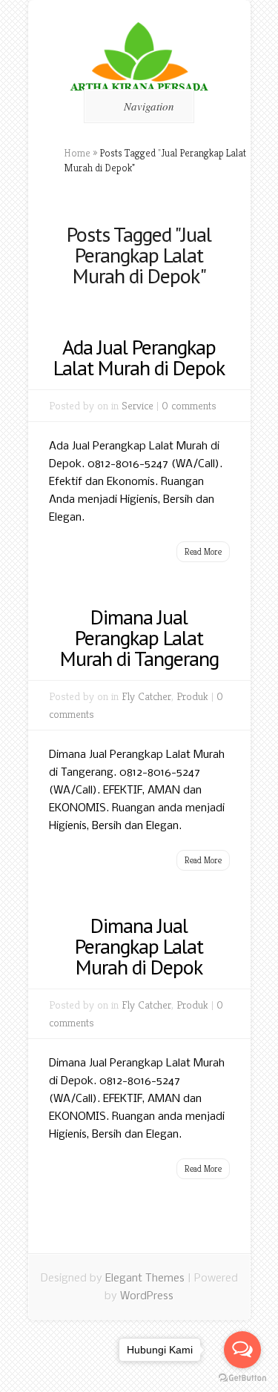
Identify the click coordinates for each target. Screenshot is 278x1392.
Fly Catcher (146, 696)
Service (137, 405)
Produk (192, 696)
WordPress (146, 1296)
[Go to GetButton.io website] (242, 1377)
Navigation (149, 106)
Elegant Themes (145, 1278)
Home (77, 152)
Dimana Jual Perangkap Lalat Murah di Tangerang (139, 637)
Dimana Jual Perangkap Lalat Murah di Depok (139, 945)
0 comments (189, 405)
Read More (203, 551)
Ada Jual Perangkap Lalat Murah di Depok (139, 357)
